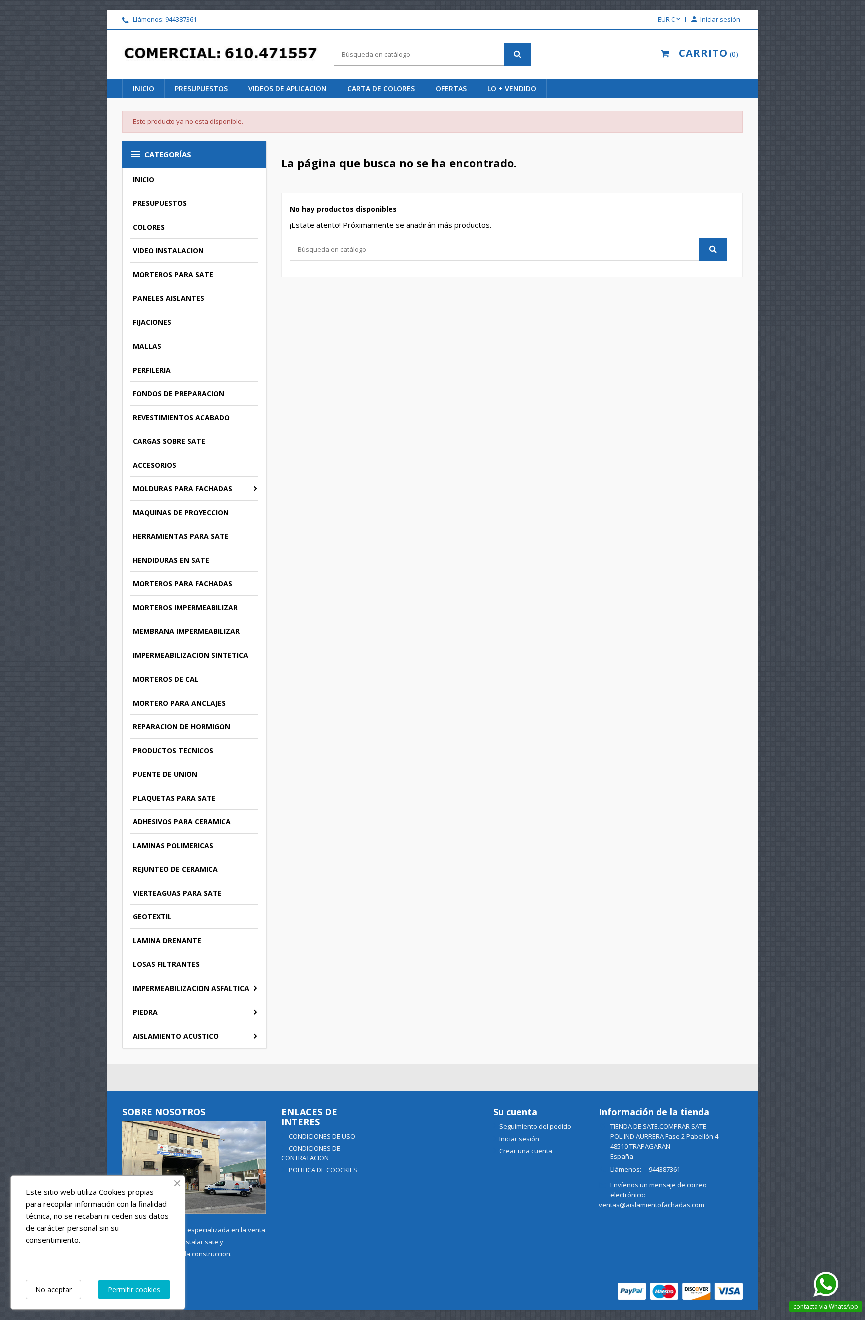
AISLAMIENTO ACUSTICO (176, 1036)
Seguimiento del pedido (535, 1126)
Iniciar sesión (519, 1138)
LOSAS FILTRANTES (166, 964)
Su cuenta (515, 1112)
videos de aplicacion (287, 88)
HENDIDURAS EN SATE (171, 560)
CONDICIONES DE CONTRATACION (310, 1153)
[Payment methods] (680, 1290)
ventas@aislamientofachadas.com (651, 1204)
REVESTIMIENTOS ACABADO (181, 417)
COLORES (149, 227)
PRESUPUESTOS (201, 88)
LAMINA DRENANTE (167, 940)
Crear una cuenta (525, 1150)
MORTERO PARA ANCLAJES (179, 703)
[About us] (194, 1166)
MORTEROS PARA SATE (173, 274)
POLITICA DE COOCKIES (322, 1169)
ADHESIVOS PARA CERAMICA (182, 821)
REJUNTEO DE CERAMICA (175, 869)
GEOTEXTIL (152, 916)
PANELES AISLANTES (168, 298)
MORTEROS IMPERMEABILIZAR (185, 607)
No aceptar (53, 1289)
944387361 (181, 19)
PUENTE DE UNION (165, 774)
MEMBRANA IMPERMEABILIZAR (186, 631)
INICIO (143, 88)
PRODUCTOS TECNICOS (173, 750)
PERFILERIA (152, 370)
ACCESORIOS (154, 465)
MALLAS (147, 346)
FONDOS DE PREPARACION (178, 393)
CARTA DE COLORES (381, 88)
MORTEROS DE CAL (166, 679)
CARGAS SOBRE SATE (169, 441)
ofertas (451, 88)
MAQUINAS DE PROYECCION (181, 512)
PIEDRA (145, 1012)
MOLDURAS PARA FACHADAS (182, 488)
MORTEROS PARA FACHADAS (182, 583)
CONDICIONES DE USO (321, 1136)
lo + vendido (511, 88)
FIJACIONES (152, 322)
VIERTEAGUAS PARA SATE (177, 893)
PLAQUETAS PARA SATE (174, 798)
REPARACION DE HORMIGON (181, 726)
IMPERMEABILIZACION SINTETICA (190, 655)
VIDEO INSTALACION (168, 250)
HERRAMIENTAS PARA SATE (181, 536)
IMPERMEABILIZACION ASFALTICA (191, 988)
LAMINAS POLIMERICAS (173, 845)
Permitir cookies (134, 1289)
